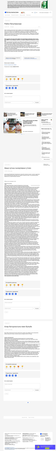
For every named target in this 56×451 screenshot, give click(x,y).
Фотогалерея (7, 15)
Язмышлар (28, 15)
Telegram (14, 64)
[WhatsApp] (16, 88)
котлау (6, 393)
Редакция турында (14, 15)
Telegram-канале (9, 58)
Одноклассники (10, 64)
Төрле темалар (31, 417)
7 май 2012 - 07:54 (6, 329)
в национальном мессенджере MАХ (30, 58)
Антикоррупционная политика (9, 447)
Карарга (47, 448)
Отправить (37, 102)
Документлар (24, 417)
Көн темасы (7, 164)
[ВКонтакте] (6, 88)
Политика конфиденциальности (10, 449)
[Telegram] (13, 88)
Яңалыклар (7, 20)
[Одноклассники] (9, 88)
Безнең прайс (22, 15)
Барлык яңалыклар (47, 159)
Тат (36, 12)
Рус (32, 12)
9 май (6, 312)
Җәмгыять (7, 323)
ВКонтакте (6, 64)
